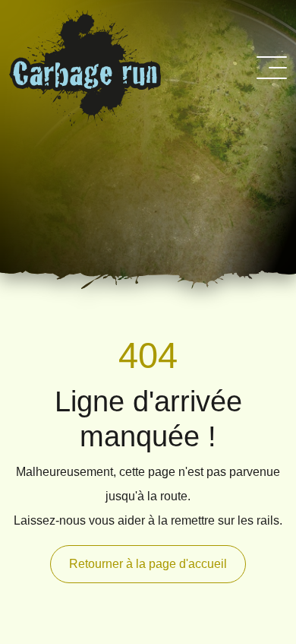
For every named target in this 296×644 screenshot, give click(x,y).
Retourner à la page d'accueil (148, 563)
